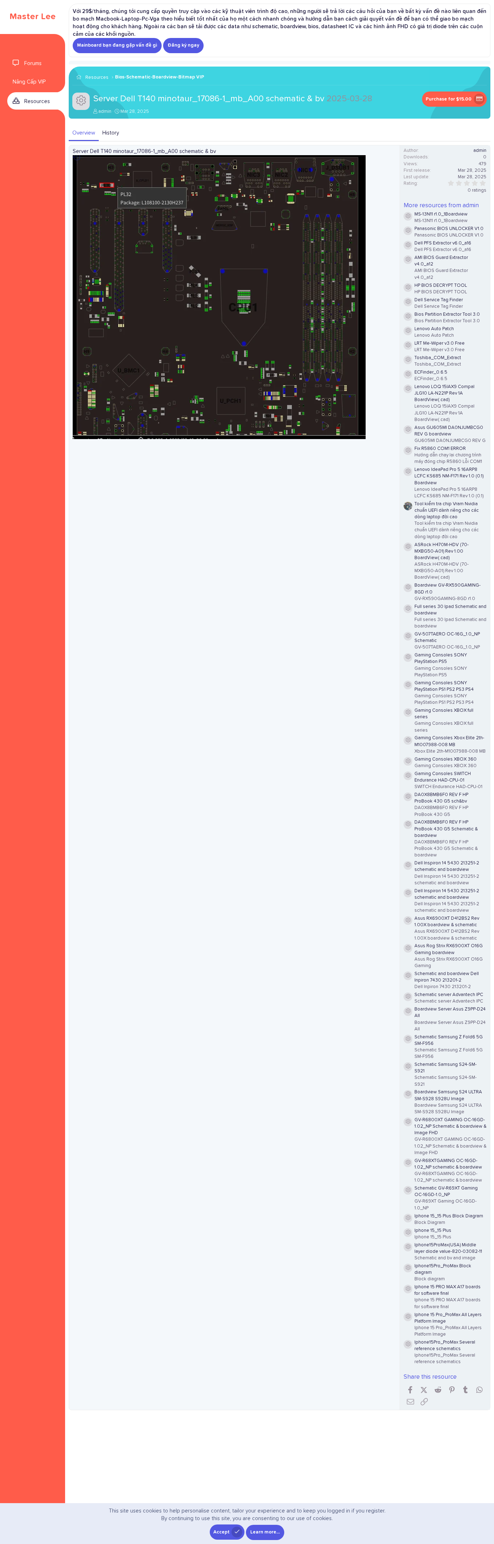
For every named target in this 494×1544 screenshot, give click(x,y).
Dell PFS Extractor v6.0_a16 (442, 243)
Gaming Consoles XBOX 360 (445, 759)
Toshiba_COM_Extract (437, 358)
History (110, 133)
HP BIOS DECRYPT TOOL (440, 285)
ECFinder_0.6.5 (430, 372)
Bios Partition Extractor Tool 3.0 (447, 314)
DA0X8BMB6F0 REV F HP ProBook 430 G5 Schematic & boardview (446, 829)
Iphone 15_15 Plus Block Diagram (448, 1216)
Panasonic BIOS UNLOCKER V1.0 (449, 228)
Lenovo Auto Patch (434, 329)
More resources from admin (441, 206)
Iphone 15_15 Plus (432, 1230)
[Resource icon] (408, 216)
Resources (37, 101)
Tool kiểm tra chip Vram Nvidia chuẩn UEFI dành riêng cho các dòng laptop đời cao (446, 510)
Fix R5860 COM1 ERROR (440, 448)
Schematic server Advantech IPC (448, 994)
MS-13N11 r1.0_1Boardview (441, 214)
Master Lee (32, 16)
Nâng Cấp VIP (29, 82)
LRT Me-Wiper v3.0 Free (439, 343)
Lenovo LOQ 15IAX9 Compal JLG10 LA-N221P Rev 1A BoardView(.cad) (444, 393)
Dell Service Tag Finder (438, 300)
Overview (83, 133)
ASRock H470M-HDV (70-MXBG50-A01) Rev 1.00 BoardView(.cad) (441, 551)
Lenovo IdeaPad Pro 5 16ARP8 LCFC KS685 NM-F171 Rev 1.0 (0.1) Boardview (449, 476)
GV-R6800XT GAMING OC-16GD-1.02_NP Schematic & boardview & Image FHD (450, 1126)
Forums (33, 63)
